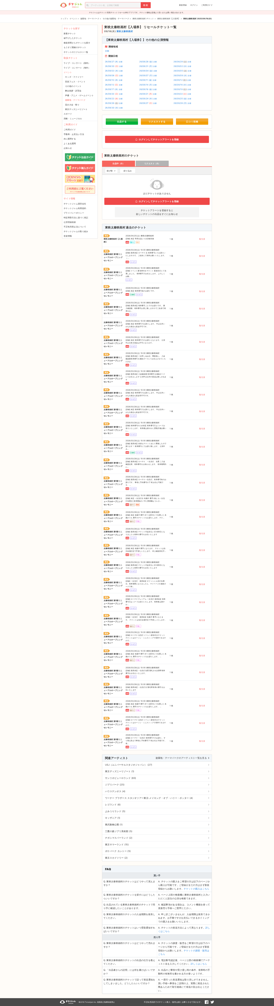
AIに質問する (70, 139)
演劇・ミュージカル (73, 118)
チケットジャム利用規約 (75, 208)
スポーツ (68, 114)
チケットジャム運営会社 (75, 203)
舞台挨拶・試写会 (73, 90)
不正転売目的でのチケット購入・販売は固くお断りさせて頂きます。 (173, 1002)
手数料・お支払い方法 (74, 134)
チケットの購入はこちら (196, 888)
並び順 (110, 170)
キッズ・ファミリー (74, 77)
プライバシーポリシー (74, 213)
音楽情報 (68, 236)
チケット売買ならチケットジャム (71, 5)
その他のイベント (73, 86)
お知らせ (68, 148)
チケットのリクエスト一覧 (76, 52)
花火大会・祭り (72, 104)
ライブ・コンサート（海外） (77, 67)
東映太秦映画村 (124, 31)
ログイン (194, 5)
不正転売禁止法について (75, 226)
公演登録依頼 (70, 222)
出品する (122, 121)
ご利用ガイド (207, 5)
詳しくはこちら (199, 963)
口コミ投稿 (192, 121)
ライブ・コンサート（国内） (77, 63)
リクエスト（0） (152, 163)
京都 (107, 51)
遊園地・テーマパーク (75, 100)
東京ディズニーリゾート (76, 109)
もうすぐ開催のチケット (75, 47)
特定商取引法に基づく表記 (76, 217)
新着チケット (70, 33)
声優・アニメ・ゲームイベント (79, 95)
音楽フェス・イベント (75, 81)
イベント (68, 72)
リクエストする (157, 121)
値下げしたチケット (73, 38)
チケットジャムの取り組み (76, 231)
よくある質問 (70, 143)
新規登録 (183, 5)
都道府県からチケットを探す (77, 43)
